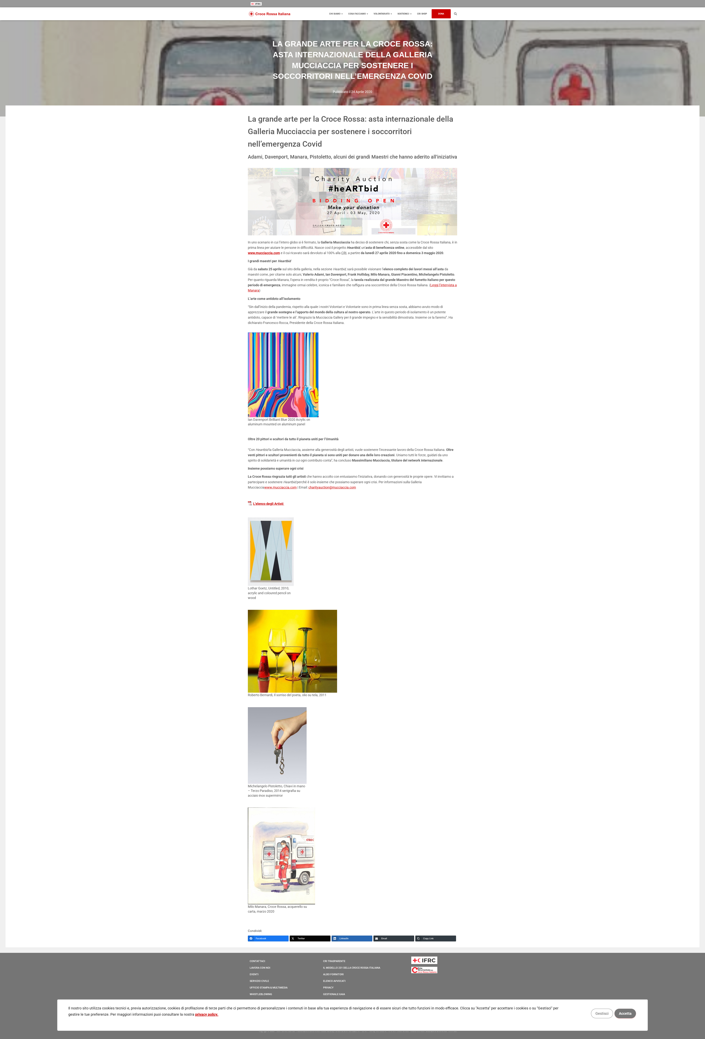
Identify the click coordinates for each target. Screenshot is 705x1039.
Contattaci (257, 961)
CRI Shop (422, 13)
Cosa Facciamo (357, 13)
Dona (441, 13)
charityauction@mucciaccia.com (332, 487)
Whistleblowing (261, 994)
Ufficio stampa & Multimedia (269, 987)
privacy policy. (206, 1014)
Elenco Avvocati (334, 980)
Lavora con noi (260, 967)
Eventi (254, 974)
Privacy (328, 987)
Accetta (625, 1013)
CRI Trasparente (334, 961)
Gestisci (602, 1013)
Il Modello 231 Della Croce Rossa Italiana (351, 967)
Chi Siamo (335, 13)
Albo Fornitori (333, 974)
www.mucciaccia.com (280, 487)
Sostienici (403, 13)
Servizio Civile (259, 980)
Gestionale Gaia (334, 994)
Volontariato (382, 13)
